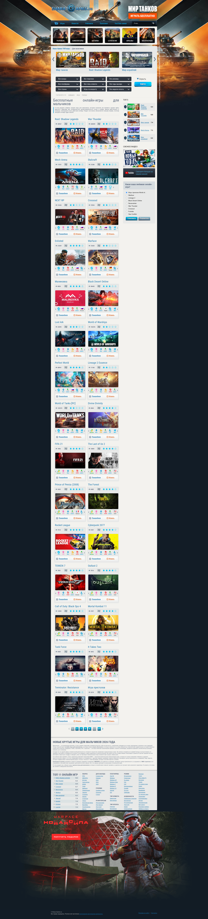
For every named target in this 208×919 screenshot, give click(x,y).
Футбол (141, 800)
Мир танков (62, 70)
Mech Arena (61, 159)
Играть (78, 153)
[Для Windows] (105, 187)
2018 (97, 780)
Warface (92, 240)
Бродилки (141, 780)
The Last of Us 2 (96, 443)
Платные (112, 806)
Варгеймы (85, 804)
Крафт (140, 786)
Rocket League (62, 525)
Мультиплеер (127, 776)
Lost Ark (59, 322)
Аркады (84, 796)
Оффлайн (127, 792)
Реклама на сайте (143, 913)
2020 (97, 784)
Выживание (142, 790)
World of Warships (97, 322)
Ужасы (84, 800)
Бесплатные (113, 808)
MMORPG (85, 778)
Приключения (86, 790)
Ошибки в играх (100, 790)
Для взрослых (100, 809)
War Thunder (94, 119)
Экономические (143, 802)
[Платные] (91, 390)
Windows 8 (113, 786)
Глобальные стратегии (130, 798)
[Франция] (77, 512)
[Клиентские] (82, 147)
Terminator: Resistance (67, 687)
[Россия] (115, 147)
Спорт (140, 776)
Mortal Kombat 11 (97, 606)
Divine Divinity (95, 403)
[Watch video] (139, 158)
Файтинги (84, 788)
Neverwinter (132, 203)
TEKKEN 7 (60, 565)
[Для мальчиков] (68, 147)
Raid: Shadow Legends (99, 70)
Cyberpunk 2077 (96, 525)
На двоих (126, 780)
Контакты (154, 913)
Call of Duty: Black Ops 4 (68, 606)
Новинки (98, 778)
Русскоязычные (128, 802)
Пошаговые (142, 796)
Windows (112, 778)
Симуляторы (85, 782)
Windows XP (113, 780)
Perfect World (62, 362)
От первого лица (143, 784)
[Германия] (110, 269)
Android (112, 790)
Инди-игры (142, 788)
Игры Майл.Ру (142, 778)
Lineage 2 (131, 198)
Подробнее (63, 153)
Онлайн (126, 788)
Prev (53, 59)
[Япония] (77, 593)
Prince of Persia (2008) (67, 484)
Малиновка (61, 281)
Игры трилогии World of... (137, 192)
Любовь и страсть (144, 808)
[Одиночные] (110, 431)
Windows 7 (113, 784)
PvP (125, 784)
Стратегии (85, 798)
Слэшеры (85, 794)
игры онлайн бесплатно (71, 8)
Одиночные (127, 778)
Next (155, 59)
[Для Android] (82, 187)
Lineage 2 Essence (97, 362)
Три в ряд (126, 804)
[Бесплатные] (58, 147)
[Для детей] (72, 147)
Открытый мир (128, 808)
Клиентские (113, 798)
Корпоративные (128, 786)
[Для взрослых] (77, 147)
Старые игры (99, 776)
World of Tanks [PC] (65, 403)
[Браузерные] (110, 715)
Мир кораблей (129, 70)
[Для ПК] (110, 187)
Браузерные (113, 800)
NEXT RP (59, 200)
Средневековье (143, 798)
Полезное (98, 792)
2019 (97, 782)
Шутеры (84, 780)
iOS (111, 792)
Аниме (126, 806)
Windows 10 (113, 788)
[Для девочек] (63, 147)
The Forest (93, 484)
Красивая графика (144, 806)
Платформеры (86, 806)
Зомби (140, 782)
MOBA (84, 784)
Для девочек (99, 804)
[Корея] (105, 309)
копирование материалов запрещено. (91, 914)
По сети (126, 790)
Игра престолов (96, 687)
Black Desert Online (98, 281)
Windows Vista (114, 782)
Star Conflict (132, 214)
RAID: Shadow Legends (63, 778)
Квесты (84, 809)
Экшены (84, 792)
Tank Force (60, 646)
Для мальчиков (100, 802)
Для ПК (112, 776)
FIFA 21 (59, 443)
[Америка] (72, 187)
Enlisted (59, 240)
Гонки (83, 786)
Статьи (98, 794)
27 (99, 729)
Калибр (58, 801)
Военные (141, 773)
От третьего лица (143, 794)
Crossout (92, 200)
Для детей (98, 806)
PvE (125, 782)
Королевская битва (87, 802)
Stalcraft (92, 159)
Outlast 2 (92, 565)
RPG (83, 776)
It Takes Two (94, 646)
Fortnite (131, 211)
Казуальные (142, 792)
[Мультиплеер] (77, 187)
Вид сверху (142, 804)
